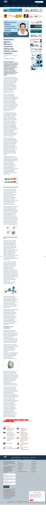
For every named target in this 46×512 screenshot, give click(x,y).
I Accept (31, 500)
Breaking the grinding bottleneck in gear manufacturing (10, 429)
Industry (27, 6)
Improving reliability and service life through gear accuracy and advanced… (24, 439)
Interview (33, 469)
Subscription (20, 467)
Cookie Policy (33, 457)
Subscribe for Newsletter (22, 471)
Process (23, 6)
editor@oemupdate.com (7, 498)
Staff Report (6, 55)
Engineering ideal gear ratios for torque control (24, 444)
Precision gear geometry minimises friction (11, 448)
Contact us (20, 469)
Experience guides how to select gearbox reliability (11, 439)
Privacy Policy (36, 497)
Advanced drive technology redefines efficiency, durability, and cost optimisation (11, 434)
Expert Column (34, 467)
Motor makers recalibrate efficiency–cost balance (24, 429)
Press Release (33, 471)
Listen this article (10, 58)
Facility (18, 6)
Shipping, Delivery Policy (16, 459)
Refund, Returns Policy (28, 459)
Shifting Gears (9, 443)
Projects (36, 6)
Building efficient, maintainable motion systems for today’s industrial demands (24, 434)
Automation (13, 6)
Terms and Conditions (16, 457)
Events (32, 6)
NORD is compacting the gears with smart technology (24, 448)
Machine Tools (7, 6)
